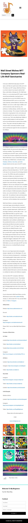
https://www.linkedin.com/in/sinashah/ (16, 387)
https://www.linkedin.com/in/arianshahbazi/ (17, 340)
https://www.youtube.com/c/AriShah (15, 348)
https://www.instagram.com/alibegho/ (16, 365)
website (18, 296)
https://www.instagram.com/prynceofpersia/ (13, 379)
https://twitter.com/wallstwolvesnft (14, 316)
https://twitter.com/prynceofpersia (14, 383)
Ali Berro (10, 161)
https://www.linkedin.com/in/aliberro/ (15, 362)
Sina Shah (14, 161)
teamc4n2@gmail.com (15, 421)
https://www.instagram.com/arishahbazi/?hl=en (14, 354)
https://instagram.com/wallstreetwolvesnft (12, 322)
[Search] (13, 15)
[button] (20, 7)
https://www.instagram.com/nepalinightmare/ (13, 405)
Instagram (14, 300)
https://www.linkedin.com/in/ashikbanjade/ (17, 399)
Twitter (8, 300)
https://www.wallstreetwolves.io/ (14, 308)
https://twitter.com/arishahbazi (13, 344)
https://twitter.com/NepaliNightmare (15, 409)
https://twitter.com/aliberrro (13, 369)
